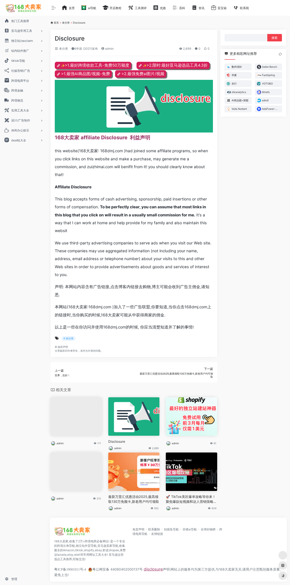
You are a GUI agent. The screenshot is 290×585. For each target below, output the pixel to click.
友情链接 (157, 534)
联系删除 (154, 529)
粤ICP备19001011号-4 (70, 569)
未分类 (66, 22)
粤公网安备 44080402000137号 (117, 569)
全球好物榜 (208, 529)
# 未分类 (68, 338)
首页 (56, 22)
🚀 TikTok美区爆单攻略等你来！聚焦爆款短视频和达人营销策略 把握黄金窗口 (191, 499)
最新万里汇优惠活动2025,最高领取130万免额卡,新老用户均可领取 (133, 499)
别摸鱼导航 (171, 529)
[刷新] (280, 54)
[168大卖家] (72, 532)
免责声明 (138, 529)
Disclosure (116, 441)
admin (109, 48)
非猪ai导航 (190, 529)
